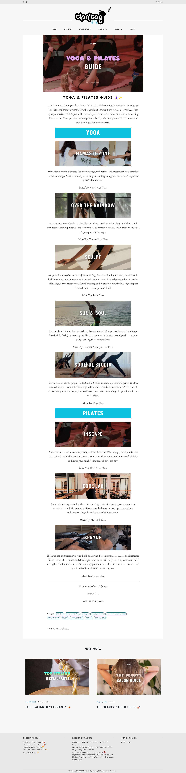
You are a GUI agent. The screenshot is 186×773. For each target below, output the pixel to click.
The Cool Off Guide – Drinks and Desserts (90, 743)
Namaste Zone (97, 614)
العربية (132, 29)
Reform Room (53, 617)
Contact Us (126, 742)
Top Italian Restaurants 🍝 (48, 707)
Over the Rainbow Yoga (116, 614)
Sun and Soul (100, 617)
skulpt (64, 617)
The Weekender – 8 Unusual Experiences (92, 758)
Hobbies (102, 29)
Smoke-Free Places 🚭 (96, 752)
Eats (54, 29)
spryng (88, 617)
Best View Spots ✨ (31, 752)
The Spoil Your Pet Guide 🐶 (35, 749)
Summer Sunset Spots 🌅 (33, 747)
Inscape (85, 614)
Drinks (67, 29)
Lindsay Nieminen (79, 757)
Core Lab (59, 614)
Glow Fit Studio (72, 614)
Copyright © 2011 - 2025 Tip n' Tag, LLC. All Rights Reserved (94, 771)
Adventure (85, 29)
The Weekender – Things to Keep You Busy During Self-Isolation (92, 748)
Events (118, 29)
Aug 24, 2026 (102, 702)
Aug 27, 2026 (30, 702)
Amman (41, 702)
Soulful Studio (77, 617)
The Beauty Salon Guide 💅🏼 (118, 707)
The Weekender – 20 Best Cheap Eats (97, 754)
